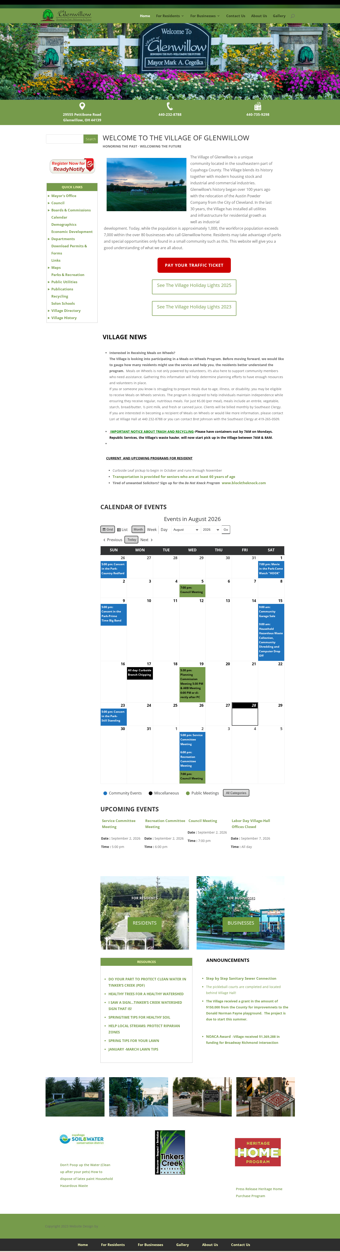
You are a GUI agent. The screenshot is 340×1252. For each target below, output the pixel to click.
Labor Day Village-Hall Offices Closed (251, 823)
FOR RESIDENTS (145, 898)
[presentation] (39, 1096)
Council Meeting (203, 820)
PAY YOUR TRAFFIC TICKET (194, 265)
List (122, 530)
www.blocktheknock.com (244, 482)
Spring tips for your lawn (133, 1040)
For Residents (168, 15)
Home (145, 15)
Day (164, 529)
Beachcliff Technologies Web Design (130, 1226)
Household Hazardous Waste (86, 1182)
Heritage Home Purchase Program (259, 1192)
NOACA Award (218, 1036)
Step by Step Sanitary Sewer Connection (241, 978)
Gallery (279, 15)
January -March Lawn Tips (133, 1049)
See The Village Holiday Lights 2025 (194, 285)
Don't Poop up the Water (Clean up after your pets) (85, 1168)
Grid (107, 530)
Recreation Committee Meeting (165, 823)
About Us (259, 15)
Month (138, 529)
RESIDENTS (145, 923)
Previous (114, 539)
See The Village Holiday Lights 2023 (194, 307)
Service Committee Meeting (119, 823)
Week (152, 529)
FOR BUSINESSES (241, 898)
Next (144, 539)
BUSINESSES (241, 923)
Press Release (246, 1189)
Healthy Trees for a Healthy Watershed (146, 994)
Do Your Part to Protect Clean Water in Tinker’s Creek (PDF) (147, 982)
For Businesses (203, 15)
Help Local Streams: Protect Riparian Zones (144, 1028)
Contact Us (235, 15)
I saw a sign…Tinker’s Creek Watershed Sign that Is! (145, 1005)
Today (131, 539)
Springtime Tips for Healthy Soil (139, 1017)
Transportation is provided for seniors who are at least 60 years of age (174, 476)
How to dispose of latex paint (81, 1175)
